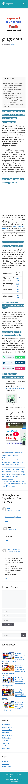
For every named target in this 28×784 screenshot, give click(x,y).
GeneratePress (14, 781)
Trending (4, 746)
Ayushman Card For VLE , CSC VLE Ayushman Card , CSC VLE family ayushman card (13, 85)
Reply (6, 521)
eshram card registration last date (14, 481)
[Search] (23, 635)
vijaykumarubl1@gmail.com (13, 517)
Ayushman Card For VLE (12, 464)
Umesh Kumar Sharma (14, 549)
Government (5, 732)
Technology (5, 743)
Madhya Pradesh (18, 452)
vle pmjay (10, 479)
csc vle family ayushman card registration (12, 90)
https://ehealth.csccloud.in (15, 388)
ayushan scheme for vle (11, 460)
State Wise (15, 455)
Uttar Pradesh (6, 748)
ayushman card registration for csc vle (13, 467)
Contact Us (5, 764)
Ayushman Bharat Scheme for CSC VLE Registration (12, 94)
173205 (9, 508)
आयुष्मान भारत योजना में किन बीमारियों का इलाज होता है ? (16, 101)
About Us (5, 761)
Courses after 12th (7, 727)
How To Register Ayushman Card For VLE (13, 105)
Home (7, 774)
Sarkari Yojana (6, 455)
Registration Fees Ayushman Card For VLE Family (14, 98)
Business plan (8, 452)
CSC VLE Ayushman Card (10, 469)
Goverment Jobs (7, 730)
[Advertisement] (14, 62)
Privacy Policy (6, 766)
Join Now (20, 357)
